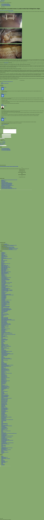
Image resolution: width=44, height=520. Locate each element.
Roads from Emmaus (3, 417)
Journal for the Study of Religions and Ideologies (6, 351)
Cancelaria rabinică (3, 276)
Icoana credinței (3, 341)
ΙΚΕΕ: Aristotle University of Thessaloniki (6, 449)
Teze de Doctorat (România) (4, 434)
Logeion (2, 361)
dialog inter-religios (6, 62)
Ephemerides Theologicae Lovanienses (5, 332)
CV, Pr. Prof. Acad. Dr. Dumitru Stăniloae (5, 5)
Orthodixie (2, 397)
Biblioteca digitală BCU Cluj (4, 457)
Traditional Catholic (3, 445)
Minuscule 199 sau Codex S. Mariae (5, 369)
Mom (2, 384)
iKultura (2, 342)
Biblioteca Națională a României (4, 272)
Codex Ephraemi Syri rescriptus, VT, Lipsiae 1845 (6, 290)
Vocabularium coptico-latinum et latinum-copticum (6, 447)
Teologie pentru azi (2, 1)
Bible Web (2, 456)
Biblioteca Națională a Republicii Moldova (6, 271)
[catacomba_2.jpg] (11, 58)
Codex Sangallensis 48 (3, 296)
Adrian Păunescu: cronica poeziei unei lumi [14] (6, 187)
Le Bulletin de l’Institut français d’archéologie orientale (7, 353)
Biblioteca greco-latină (3, 270)
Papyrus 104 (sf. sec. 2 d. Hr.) (4, 399)
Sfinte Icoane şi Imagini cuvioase (7, 81)
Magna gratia (2, 362)
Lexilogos (2, 356)
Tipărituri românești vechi (4, 443)
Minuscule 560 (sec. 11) (4, 378)
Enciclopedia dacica (3, 331)
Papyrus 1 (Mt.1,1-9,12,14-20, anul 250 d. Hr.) (6, 398)
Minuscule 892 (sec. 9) (3, 383)
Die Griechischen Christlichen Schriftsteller (6, 324)
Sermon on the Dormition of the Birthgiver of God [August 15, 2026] (8, 188)
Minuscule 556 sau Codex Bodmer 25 (5, 377)
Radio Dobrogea (3, 413)
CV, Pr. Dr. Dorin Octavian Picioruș (5, 148)
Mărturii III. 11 (3, 180)
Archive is (2, 257)
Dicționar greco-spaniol (3, 321)
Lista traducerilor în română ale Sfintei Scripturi (6, 358)
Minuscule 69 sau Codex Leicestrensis (5, 380)
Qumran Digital (3, 412)
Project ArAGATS (3, 410)
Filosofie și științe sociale (4, 335)
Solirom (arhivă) (3, 426)
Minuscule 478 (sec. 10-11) (4, 376)
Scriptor (2, 422)
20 (0, 143)
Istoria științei (2, 348)
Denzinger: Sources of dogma (4, 313)
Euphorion (2, 333)
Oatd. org (2, 394)
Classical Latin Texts (3, 281)
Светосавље (2, 452)
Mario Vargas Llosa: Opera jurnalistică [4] (5, 186)
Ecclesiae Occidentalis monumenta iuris (5, 328)
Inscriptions (2, 343)
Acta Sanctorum (3, 253)
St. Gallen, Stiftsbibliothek (4, 427)
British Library (3, 274)
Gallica (2, 337)
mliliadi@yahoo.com (5, 124)
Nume (1, 134)
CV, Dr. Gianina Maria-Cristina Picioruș (5, 4)
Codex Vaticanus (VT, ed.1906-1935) (5, 301)
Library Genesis (3, 357)
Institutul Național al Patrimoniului (5, 345)
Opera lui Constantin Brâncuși (4, 396)
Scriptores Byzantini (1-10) (4, 423)
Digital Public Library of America (5, 325)
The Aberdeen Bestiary (3, 435)
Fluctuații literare (3, 181)
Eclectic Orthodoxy (3, 329)
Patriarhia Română (3, 462)
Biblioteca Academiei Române (4, 265)
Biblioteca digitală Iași (3, 269)
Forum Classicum (3, 336)
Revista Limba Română (3, 414)
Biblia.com (2, 264)
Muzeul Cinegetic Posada (4, 387)
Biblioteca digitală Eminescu (4, 268)
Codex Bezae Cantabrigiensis (4, 285)
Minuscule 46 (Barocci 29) (4, 375)
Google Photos (3, 460)
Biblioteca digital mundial (4, 266)
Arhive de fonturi (5, 246)
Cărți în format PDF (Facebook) (4, 278)
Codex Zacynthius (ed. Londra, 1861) (5, 304)
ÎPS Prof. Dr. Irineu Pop (4, 347)
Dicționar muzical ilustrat (4, 322)
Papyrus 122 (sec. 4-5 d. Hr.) (4, 400)
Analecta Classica (3, 255)
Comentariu (1, 133)
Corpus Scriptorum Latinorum (4, 310)
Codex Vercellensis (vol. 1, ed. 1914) (5, 302)
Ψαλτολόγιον (2, 451)
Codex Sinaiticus (3, 299)
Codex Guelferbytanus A (4, 292)
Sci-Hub (2, 421)
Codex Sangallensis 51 (3, 297)
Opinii (3, 81)
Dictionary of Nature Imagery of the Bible (5, 323)
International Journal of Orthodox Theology (6, 346)
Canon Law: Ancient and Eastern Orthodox (6, 277)
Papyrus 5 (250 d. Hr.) (3, 402)
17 (3, 142)
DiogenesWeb (2, 326)
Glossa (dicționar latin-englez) (4, 339)
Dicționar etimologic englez (4, 320)
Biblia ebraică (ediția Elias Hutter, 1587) (5, 263)
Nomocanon (2, 392)
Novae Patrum (3, 393)
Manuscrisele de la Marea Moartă (5, 365)
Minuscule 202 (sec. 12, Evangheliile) (5, 370)
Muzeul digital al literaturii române (5, 388)
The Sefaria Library (3, 441)
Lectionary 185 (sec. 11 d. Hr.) (4, 354)
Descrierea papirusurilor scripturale (5, 314)
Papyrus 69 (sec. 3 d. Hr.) (4, 403)
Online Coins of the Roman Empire (5, 395)
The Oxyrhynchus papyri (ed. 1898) (5, 439)
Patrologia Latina (3, 405)
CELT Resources (3, 280)
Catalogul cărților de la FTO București (5, 279)
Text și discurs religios (3, 432)
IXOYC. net (2, 349)
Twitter (2, 463)
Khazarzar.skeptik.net (3, 352)
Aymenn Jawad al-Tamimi (4, 260)
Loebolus (2, 360)
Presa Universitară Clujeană (4, 409)
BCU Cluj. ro (2, 261)
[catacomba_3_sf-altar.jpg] (11, 27)
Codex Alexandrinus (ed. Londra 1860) (5, 283)
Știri (12, 81)
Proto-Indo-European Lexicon (4, 411)
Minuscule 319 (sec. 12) (4, 372)
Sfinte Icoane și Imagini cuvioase (5, 83)
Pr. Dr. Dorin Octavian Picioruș (7, 10)
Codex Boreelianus (3, 287)
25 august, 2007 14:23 (3, 87)
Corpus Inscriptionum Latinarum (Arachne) (6, 308)
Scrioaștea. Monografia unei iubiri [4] (13, 249)
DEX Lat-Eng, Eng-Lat (4, 315)
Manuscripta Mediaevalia (4, 364)
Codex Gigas (2, 291)
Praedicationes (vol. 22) (6, 244)
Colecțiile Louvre (3, 305)
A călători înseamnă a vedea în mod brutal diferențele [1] (7, 185)
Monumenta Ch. (3, 385)
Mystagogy (2, 389)
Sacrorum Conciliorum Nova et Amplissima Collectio (7, 419)
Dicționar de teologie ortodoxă (4, 318)
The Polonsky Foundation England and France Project (7, 440)
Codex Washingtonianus (4, 303)
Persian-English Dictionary (4, 407)
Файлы (2, 453)
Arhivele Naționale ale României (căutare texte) (6, 258)
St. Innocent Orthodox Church (4, 428)
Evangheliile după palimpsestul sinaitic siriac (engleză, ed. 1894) (8, 334)
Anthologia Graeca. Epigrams (4, 256)
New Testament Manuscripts (4, 391)
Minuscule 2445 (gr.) (3, 371)
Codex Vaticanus (3, 300)
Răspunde (2, 104)
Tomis (2, 444)
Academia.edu (3, 252)
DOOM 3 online (3, 327)
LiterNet (2, 359)
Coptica (2, 307)
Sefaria (2, 424)
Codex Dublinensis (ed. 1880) (4, 289)
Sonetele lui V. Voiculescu (12, 247)
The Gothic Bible (3, 437)
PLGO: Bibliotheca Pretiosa (4, 408)
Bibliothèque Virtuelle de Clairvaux (5, 273)
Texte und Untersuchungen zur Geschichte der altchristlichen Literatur (9, 433)
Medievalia (2, 367)
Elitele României (3, 330)
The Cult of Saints (3, 436)
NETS (2, 390)
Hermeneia (2, 340)
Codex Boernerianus (3, 286)
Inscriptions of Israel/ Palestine (4, 344)
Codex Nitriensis (3, 293)
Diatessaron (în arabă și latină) (4, 317)
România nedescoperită (3, 418)
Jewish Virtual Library (3, 350)
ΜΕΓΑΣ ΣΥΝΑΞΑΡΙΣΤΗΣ (4, 450)
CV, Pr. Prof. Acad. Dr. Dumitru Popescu (5, 149)
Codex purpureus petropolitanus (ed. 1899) (6, 294)
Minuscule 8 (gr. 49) (3, 382)
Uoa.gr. (2, 446)
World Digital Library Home (4, 448)
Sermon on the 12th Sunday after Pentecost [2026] (6, 183)
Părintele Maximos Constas (4, 404)
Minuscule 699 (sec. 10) (4, 381)
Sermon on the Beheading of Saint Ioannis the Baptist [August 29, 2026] (9, 179)
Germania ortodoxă (3, 338)
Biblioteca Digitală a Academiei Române (5, 267)
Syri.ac (2, 431)
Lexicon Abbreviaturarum (4, 355)
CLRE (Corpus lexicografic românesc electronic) (6, 282)
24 (3, 143)
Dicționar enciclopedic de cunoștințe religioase (6, 319)
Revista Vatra (2, 415)
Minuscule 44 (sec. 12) (3, 374)
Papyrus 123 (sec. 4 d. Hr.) (4, 401)
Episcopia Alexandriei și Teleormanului (5, 458)
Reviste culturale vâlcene (4, 416)
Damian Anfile (3, 312)
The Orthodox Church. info (4, 438)
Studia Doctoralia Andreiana (4, 429)
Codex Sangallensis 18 (3, 295)
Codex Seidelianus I (3, 298)
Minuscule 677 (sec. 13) (4, 379)
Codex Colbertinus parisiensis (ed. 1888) (5, 288)
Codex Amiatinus (3, 284)
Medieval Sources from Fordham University (6, 366)
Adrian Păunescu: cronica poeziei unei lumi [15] (6, 184)
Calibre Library (3, 275)
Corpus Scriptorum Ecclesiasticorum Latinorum (6, 309)
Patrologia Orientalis (3, 406)
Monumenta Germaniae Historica (5, 386)
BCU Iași (2, 262)
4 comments (12, 10)
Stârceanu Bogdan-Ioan (11, 11)
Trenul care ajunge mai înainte (4, 182)
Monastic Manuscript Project (4, 461)
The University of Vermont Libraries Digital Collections (7, 442)
